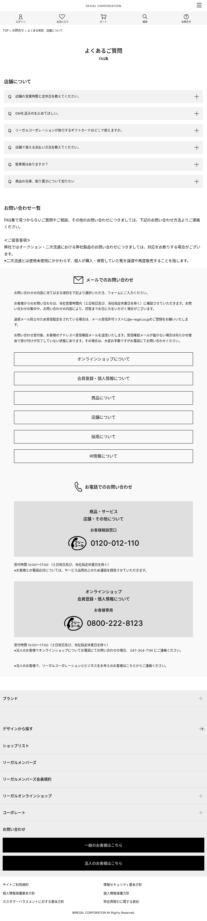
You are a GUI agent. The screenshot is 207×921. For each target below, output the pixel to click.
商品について (103, 397)
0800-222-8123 (115, 623)
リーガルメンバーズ (19, 762)
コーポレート (14, 812)
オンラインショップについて (103, 359)
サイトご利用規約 (16, 885)
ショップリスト (16, 745)
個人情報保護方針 (116, 893)
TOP (6, 30)
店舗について (103, 417)
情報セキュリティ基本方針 (123, 885)
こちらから (134, 666)
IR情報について (103, 456)
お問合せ (18, 30)
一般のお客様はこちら (103, 845)
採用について (103, 436)
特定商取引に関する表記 (121, 902)
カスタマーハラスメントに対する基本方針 (33, 902)
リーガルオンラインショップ (27, 795)
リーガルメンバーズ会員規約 (27, 779)
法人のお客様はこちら (103, 863)
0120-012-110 (115, 543)
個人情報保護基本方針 (19, 893)
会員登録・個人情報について (103, 378)
